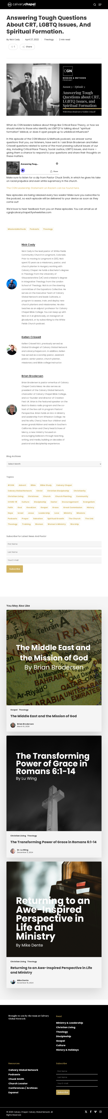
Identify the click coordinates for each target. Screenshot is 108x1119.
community (82, 496)
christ (39, 490)
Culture (25, 502)
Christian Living (15, 496)
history (90, 507)
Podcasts (14, 1074)
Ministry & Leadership (69, 1022)
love (56, 513)
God (20, 507)
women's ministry (57, 524)
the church (74, 518)
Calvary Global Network (20, 490)
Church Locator (18, 1083)
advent (22, 485)
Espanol (13, 1092)
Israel (20, 513)
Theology (49, 39)
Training (26, 524)
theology (48, 229)
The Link (89, 518)
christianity (80, 490)
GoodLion (31, 507)
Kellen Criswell (31, 337)
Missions (81, 513)
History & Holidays (67, 1049)
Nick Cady (14, 39)
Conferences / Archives (23, 1088)
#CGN (11, 485)
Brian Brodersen (32, 376)
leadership (44, 513)
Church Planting (63, 496)
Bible (33, 485)
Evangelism (89, 502)
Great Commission (72, 507)
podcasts (34, 229)
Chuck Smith (16, 1079)
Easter (54, 502)
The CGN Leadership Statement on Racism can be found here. (42, 188)
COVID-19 (12, 502)
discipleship (40, 502)
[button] (100, 4)
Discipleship (63, 1036)
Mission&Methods (17, 229)
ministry (68, 513)
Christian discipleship (58, 490)
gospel (44, 507)
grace (55, 507)
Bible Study (46, 485)
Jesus (31, 513)
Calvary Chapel (64, 485)
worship (74, 524)
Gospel (14, 710)
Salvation (38, 518)
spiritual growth (55, 518)
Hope (10, 513)
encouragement (70, 502)
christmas (33, 496)
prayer (25, 518)
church (47, 496)
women (39, 524)
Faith (10, 507)
